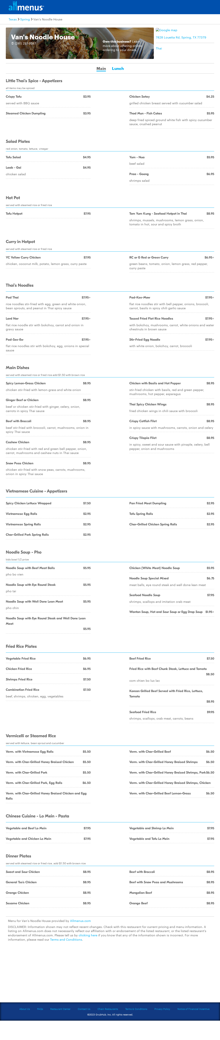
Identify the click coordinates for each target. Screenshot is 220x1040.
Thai (159, 48)
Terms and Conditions (66, 939)
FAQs (40, 1009)
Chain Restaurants (108, 1009)
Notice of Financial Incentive (193, 1009)
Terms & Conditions (136, 1009)
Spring (25, 19)
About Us (24, 1009)
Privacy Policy (162, 1009)
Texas (13, 19)
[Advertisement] (110, 974)
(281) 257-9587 (25, 43)
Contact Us (84, 1009)
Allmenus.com (80, 920)
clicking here (88, 935)
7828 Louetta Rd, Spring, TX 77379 (181, 37)
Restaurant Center (60, 1009)
